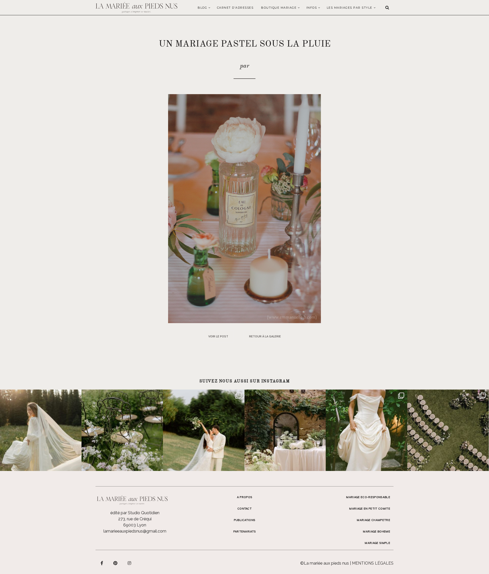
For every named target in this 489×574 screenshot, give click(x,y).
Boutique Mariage (278, 7)
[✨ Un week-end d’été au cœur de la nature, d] (203, 430)
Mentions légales (372, 563)
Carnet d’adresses (235, 7)
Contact (244, 509)
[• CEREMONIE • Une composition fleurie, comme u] (122, 430)
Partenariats (244, 532)
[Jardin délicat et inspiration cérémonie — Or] (448, 430)
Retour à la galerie (265, 336)
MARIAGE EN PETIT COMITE (369, 509)
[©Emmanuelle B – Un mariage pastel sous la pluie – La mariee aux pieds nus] (244, 208)
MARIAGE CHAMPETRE (373, 520)
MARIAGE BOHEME (376, 532)
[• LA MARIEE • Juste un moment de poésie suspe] (41, 430)
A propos (244, 497)
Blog (202, 7)
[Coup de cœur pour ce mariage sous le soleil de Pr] (366, 430)
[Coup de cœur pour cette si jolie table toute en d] (285, 430)
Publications (244, 520)
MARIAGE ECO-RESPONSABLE (368, 497)
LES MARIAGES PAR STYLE (349, 7)
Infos (311, 7)
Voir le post (218, 336)
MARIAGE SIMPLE (377, 543)
